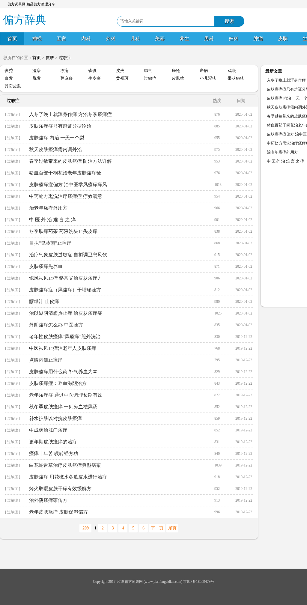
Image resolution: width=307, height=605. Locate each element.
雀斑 (92, 70)
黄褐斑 (122, 78)
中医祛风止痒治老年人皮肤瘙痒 (62, 348)
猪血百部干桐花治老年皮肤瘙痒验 (65, 172)
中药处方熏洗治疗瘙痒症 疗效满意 (65, 196)
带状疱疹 (236, 78)
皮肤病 (178, 78)
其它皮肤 (12, 86)
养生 (184, 38)
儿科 (135, 38)
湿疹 (36, 70)
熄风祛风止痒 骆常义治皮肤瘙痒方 (65, 278)
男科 (209, 38)
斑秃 (8, 70)
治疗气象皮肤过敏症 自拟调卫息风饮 (68, 254)
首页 (12, 38)
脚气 (148, 70)
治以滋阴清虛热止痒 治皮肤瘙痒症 (65, 313)
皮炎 (120, 70)
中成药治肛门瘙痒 (48, 430)
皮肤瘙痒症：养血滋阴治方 (58, 383)
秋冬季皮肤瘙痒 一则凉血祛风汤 (63, 406)
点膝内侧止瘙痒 (46, 359)
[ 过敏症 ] (12, 114)
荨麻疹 (66, 78)
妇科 (233, 38)
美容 (160, 38)
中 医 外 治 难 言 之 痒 (52, 219)
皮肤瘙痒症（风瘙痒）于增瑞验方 (65, 289)
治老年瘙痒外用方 (48, 207)
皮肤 (283, 38)
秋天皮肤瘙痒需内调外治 (55, 149)
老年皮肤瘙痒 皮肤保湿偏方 (58, 511)
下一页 (157, 528)
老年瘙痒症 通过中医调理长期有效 (65, 395)
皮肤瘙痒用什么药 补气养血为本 (63, 371)
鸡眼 (232, 70)
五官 (61, 38)
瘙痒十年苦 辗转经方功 (53, 453)
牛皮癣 (94, 78)
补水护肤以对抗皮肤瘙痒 (55, 418)
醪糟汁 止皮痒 (44, 301)
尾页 (172, 528)
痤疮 (176, 70)
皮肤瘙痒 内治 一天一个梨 (56, 137)
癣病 (204, 70)
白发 (8, 78)
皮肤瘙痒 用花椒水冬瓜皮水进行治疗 (68, 476)
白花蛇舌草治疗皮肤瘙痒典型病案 (65, 465)
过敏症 (65, 57)
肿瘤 (258, 38)
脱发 (36, 78)
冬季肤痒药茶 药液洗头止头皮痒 (63, 231)
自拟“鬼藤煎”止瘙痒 (50, 243)
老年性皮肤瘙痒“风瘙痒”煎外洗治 (64, 336)
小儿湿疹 (208, 78)
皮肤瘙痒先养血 (46, 266)
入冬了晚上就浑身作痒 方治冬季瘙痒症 (70, 114)
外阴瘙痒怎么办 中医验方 (56, 324)
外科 (110, 38)
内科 (86, 38)
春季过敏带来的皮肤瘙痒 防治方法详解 (70, 161)
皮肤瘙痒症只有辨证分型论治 (60, 126)
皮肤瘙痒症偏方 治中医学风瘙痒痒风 (68, 184)
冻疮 (64, 70)
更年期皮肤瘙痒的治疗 (53, 441)
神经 (37, 38)
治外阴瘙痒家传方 (48, 500)
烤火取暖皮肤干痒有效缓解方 (60, 488)
